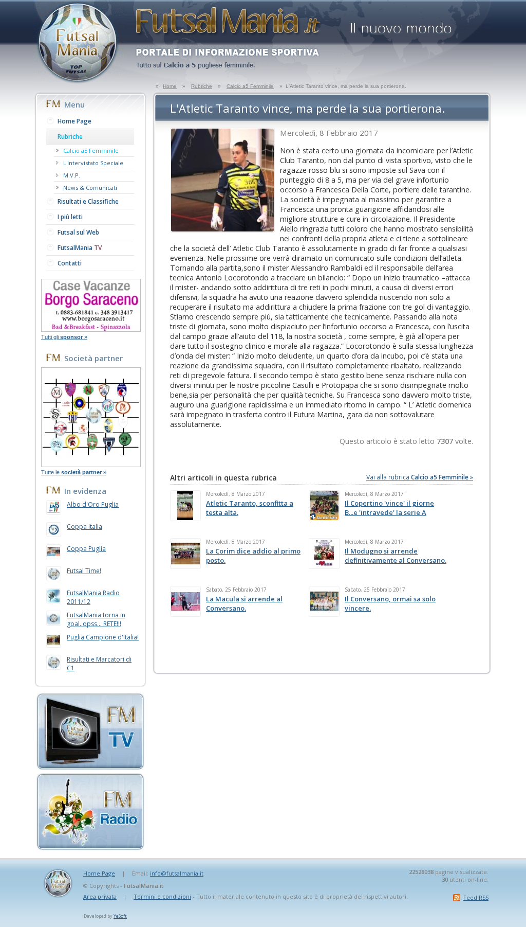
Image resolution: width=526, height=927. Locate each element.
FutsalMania (80, 247)
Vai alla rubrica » (419, 477)
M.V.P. (71, 175)
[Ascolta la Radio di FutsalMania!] (90, 847)
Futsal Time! (84, 570)
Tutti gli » (64, 337)
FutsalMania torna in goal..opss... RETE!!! (96, 619)
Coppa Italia (84, 526)
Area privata (100, 896)
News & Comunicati (90, 187)
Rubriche (201, 86)
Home (170, 86)
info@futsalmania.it (176, 873)
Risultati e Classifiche (88, 201)
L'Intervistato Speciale (93, 163)
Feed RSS (476, 897)
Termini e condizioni (162, 896)
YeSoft (120, 916)
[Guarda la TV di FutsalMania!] (90, 767)
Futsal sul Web (78, 232)
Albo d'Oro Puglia (93, 504)
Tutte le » (73, 472)
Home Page (74, 121)
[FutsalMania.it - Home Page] (79, 82)
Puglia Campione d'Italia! (103, 637)
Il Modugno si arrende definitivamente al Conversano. (395, 555)
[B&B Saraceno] (91, 328)
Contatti (70, 263)
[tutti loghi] (91, 464)
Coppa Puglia (86, 548)
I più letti (70, 216)
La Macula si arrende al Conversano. (244, 603)
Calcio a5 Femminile (250, 86)
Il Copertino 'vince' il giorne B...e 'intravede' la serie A (389, 507)
